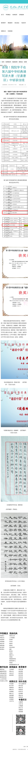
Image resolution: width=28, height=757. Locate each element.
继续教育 (10, 22)
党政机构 (14, 62)
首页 (3, 62)
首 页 (2, 14)
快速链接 (10, 31)
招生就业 (17, 22)
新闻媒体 (21, 14)
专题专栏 (23, 22)
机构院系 (15, 14)
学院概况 (8, 14)
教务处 (21, 62)
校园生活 (3, 31)
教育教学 (3, 22)
